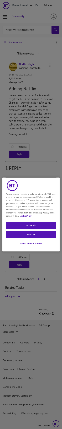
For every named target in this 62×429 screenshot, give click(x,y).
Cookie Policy (26, 216)
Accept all (31, 225)
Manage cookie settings (31, 243)
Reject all (31, 234)
